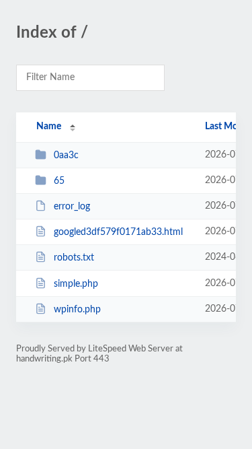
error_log (72, 206)
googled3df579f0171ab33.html (118, 232)
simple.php (76, 284)
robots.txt (74, 258)
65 (59, 181)
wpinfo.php (77, 309)
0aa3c (66, 155)
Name (48, 126)
